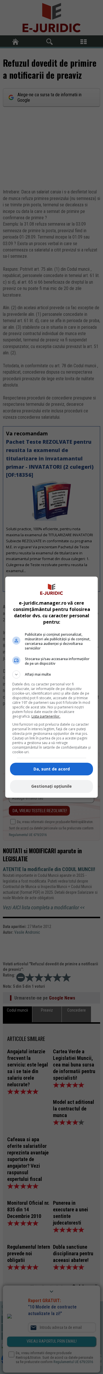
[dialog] (51, 687)
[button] (51, 674)
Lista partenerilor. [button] (45, 716)
